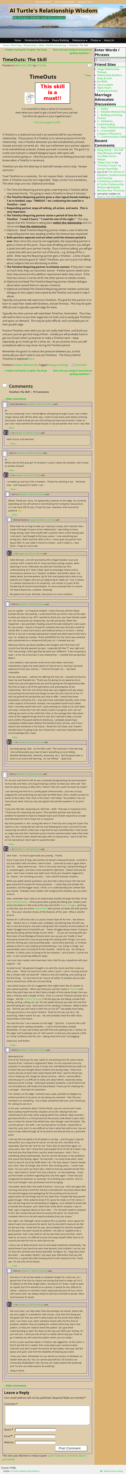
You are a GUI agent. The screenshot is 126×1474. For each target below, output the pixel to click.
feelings (63, 365)
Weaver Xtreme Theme (113, 1471)
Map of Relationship (17, 901)
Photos (94, 40)
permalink (81, 365)
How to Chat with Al (43, 2)
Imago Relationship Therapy (108, 70)
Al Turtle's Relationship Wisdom (53, 10)
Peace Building (60, 40)
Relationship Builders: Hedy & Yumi (109, 76)
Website (9, 1442)
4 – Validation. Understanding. (106, 122)
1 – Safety (102, 108)
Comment (11, 1404)
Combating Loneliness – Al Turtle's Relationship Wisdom (111, 184)
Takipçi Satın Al (105, 162)
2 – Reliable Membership (111, 111)
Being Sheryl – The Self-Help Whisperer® (110, 151)
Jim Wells (102, 81)
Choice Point (40, 908)
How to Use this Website (64, 2)
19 (90, 65)
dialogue (53, 365)
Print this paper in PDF (47, 122)
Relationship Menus (36, 40)
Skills (41, 45)
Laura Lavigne (105, 84)
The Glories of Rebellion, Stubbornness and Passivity (111, 175)
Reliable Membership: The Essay (110, 189)
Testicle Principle (33, 999)
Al (11, 432)
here (31, 358)
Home (17, 40)
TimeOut (73, 989)
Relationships (30, 45)
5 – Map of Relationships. (111, 127)
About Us (109, 40)
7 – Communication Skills (111, 136)
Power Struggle (68, 905)
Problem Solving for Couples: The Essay (24, 49)
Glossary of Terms (84, 2)
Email (8, 1436)
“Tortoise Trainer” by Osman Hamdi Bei (109, 167)
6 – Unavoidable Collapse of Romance (109, 132)
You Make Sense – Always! (107, 157)
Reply (12, 427)
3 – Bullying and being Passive (109, 116)
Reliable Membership (56, 45)
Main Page (16, 45)
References (79, 40)
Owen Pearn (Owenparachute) (107, 89)
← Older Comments (14, 399)
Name (8, 1429)
